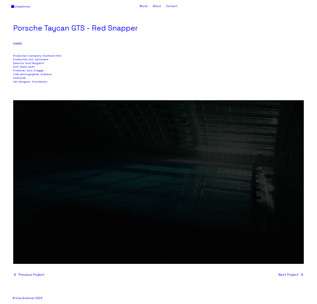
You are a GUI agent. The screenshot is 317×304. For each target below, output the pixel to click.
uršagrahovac (22, 6)
